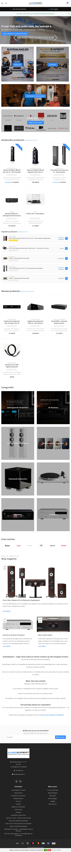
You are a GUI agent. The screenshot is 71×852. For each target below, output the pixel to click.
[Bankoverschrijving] (17, 843)
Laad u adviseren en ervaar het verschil (15, 33)
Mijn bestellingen (52, 793)
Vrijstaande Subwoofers (8, 463)
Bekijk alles (17, 65)
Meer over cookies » (56, 850)
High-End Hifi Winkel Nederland (18, 826)
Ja (45, 850)
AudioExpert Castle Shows (18, 815)
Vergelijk (52, 801)
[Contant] (22, 843)
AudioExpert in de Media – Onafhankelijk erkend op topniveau (18, 830)
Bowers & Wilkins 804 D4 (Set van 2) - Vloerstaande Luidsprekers (12, 172)
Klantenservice (18, 793)
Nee (49, 850)
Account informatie (52, 790)
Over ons (18, 801)
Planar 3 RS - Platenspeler (35, 214)
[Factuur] (28, 843)
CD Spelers (40, 499)
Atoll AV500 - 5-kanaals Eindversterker (59, 322)
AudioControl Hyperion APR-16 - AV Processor (35, 322)
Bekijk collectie (31, 140)
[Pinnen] (48, 843)
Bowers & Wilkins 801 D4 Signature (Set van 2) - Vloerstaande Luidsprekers (35, 173)
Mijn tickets (52, 795)
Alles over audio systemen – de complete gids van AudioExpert (18, 834)
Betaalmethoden (18, 798)
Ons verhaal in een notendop (35, 96)
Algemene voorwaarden (18, 807)
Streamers (4, 499)
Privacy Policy (18, 809)
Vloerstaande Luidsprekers (8, 427)
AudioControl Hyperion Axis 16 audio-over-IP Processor (12, 323)
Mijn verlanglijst (52, 798)
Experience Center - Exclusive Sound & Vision (18, 818)
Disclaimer (18, 812)
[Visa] (54, 843)
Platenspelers (40, 463)
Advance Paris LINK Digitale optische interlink (11, 367)
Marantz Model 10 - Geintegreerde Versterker (12, 215)
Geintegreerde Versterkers (8, 392)
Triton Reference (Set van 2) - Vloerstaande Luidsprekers (59, 172)
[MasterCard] (38, 843)
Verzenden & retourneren (18, 795)
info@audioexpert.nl (19, 774)
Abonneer (61, 737)
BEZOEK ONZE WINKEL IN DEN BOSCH (44, 13)
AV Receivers (40, 392)
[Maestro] (33, 843)
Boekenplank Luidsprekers (44, 427)
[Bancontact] (43, 843)
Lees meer (53, 65)
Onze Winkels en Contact (18, 790)
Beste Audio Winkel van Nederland (18, 821)
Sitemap (18, 804)
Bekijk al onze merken (35, 122)
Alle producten (53, 804)
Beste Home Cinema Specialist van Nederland (18, 823)
